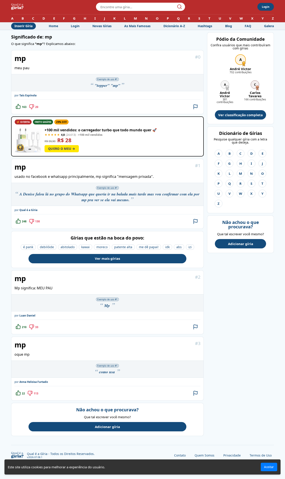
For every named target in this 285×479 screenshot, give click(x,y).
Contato (180, 455)
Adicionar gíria (107, 426)
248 (24, 221)
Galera (269, 26)
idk (167, 247)
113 (36, 393)
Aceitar (269, 467)
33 (36, 327)
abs (179, 247)
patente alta (123, 247)
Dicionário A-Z (174, 26)
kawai (85, 247)
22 (23, 393)
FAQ (248, 26)
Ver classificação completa (240, 115)
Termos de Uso (261, 455)
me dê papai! (149, 247)
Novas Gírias (102, 26)
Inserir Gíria (23, 26)
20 (36, 107)
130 (37, 221)
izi (190, 247)
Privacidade (232, 455)
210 (24, 327)
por (25, 95)
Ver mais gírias (107, 258)
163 (24, 107)
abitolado (68, 247)
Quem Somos (204, 455)
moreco (102, 247)
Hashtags (205, 26)
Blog (228, 26)
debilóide (47, 247)
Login (265, 7)
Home (53, 26)
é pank (28, 247)
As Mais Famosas (137, 26)
